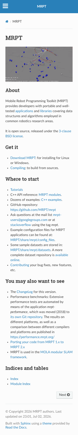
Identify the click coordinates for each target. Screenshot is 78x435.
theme (47, 423)
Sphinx (26, 423)
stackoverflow (20, 225)
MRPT (41, 6)
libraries (46, 111)
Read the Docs (15, 427)
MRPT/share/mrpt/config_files (32, 240)
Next (63, 395)
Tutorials (16, 189)
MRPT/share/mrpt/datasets (30, 250)
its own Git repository (26, 317)
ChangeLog (25, 292)
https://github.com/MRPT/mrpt (33, 210)
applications (24, 111)
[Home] (7, 21)
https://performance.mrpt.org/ (32, 337)
